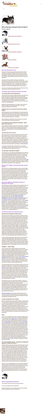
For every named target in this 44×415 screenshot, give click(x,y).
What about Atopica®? (12, 59)
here (19, 148)
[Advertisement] (36, 28)
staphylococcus (14, 318)
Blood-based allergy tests (6, 293)
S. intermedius (24, 321)
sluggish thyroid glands (18, 195)
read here (25, 143)
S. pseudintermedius (7, 322)
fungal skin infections (7, 199)
